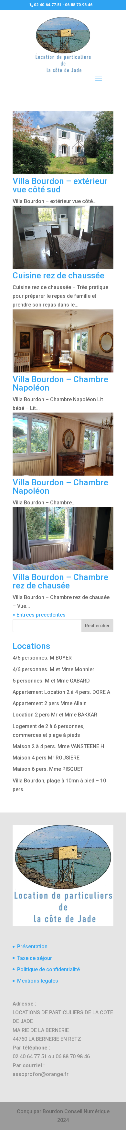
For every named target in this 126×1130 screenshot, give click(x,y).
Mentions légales (37, 981)
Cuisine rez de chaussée (58, 275)
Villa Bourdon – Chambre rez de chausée (60, 581)
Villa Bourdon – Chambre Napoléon (60, 383)
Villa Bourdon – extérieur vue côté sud (60, 185)
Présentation (32, 946)
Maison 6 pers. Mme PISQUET (48, 769)
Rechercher (97, 625)
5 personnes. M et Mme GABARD (51, 681)
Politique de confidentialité (48, 969)
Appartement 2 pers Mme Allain (50, 703)
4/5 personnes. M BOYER (42, 658)
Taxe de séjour (34, 958)
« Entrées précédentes (39, 615)
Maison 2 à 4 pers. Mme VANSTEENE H (58, 746)
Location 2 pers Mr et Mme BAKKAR (55, 715)
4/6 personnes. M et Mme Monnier (53, 669)
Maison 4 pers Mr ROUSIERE (46, 758)
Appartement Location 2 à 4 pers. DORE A (61, 692)
